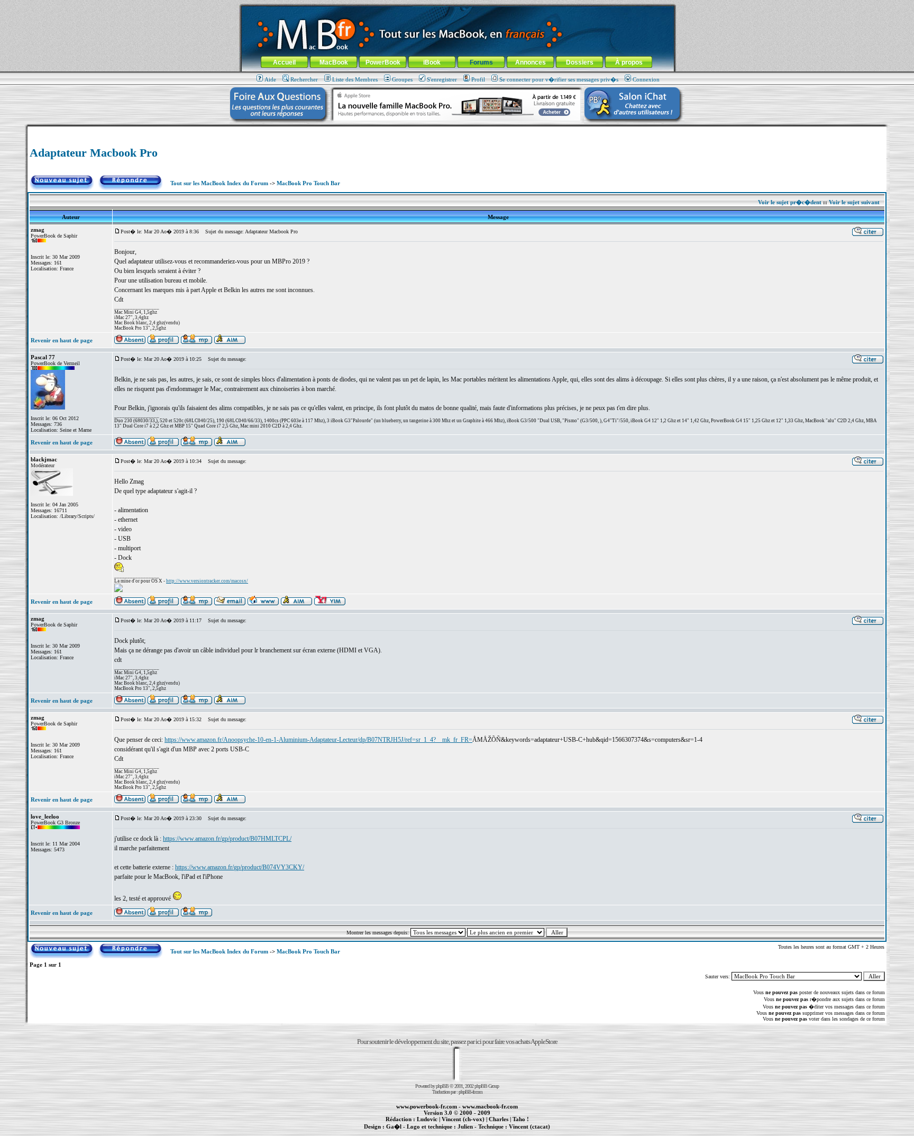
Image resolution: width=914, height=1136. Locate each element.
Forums (481, 62)
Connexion (646, 79)
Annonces (530, 62)
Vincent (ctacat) (529, 1126)
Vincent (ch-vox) (463, 1119)
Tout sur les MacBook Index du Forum (219, 183)
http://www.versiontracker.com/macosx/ (207, 581)
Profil (478, 79)
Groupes (402, 79)
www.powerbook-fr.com (426, 1106)
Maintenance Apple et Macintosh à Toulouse (474, 1132)
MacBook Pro (419, 1132)
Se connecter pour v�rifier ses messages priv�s (558, 79)
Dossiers (579, 62)
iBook (432, 62)
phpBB (442, 1086)
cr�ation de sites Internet (525, 1132)
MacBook (333, 62)
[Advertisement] (457, 130)
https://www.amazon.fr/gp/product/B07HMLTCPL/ (227, 838)
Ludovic (427, 1119)
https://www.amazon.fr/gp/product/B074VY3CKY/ (239, 867)
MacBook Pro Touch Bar (308, 183)
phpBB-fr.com (470, 1092)
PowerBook (382, 62)
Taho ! (521, 1119)
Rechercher (304, 79)
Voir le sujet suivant (854, 202)
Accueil (284, 62)
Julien (465, 1126)
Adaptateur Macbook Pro (94, 152)
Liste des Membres (355, 79)
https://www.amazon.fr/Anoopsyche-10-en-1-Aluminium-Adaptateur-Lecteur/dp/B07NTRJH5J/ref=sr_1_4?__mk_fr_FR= (318, 739)
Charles (498, 1119)
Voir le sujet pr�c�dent (789, 202)
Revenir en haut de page (62, 340)
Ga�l (393, 1126)
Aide (270, 79)
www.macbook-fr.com (490, 1106)
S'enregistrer (442, 79)
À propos (629, 62)
